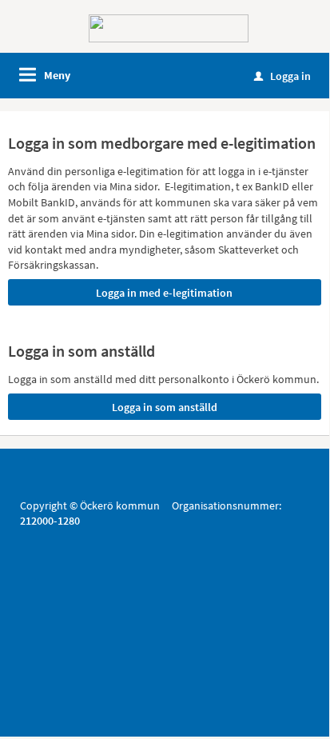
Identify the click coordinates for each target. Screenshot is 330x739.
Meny (57, 75)
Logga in (282, 76)
